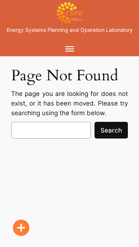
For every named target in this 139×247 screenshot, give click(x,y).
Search (111, 130)
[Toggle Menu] (69, 48)
